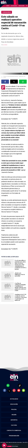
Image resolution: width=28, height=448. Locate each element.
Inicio (7, 5)
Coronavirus (6, 12)
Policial (14, 409)
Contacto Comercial (14, 430)
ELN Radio (5, 44)
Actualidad (14, 5)
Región (14, 414)
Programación (14, 435)
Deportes (14, 420)
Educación (21, 5)
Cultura (14, 425)
